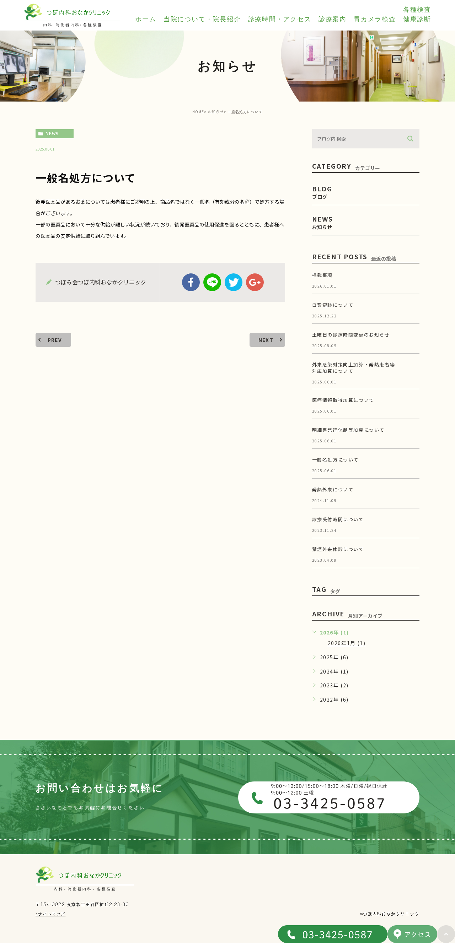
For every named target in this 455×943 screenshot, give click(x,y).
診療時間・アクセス (279, 19)
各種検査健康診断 (417, 14)
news (52, 133)
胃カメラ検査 (375, 19)
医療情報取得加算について (343, 400)
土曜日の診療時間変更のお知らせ (351, 334)
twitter (233, 282)
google (255, 282)
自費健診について (333, 304)
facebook (191, 282)
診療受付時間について (338, 519)
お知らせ (216, 111)
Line (212, 282)
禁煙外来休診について (338, 549)
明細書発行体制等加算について (348, 429)
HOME (198, 111)
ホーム (145, 19)
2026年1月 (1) (347, 643)
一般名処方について (335, 459)
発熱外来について (333, 489)
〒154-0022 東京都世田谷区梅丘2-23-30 (82, 904)
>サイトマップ (50, 914)
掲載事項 (322, 275)
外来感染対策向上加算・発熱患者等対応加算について (353, 367)
